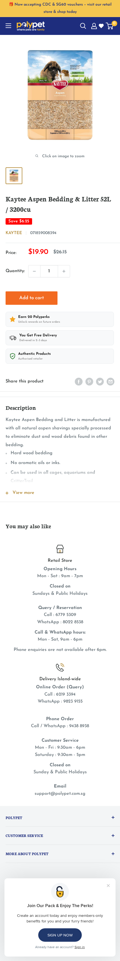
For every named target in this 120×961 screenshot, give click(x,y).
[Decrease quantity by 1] (34, 271)
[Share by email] (110, 381)
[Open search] (83, 26)
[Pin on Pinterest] (89, 381)
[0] (109, 26)
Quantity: (15, 271)
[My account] (94, 26)
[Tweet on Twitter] (100, 381)
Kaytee (14, 233)
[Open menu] (8, 25)
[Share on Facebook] (79, 381)
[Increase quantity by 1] (64, 271)
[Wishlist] (101, 26)
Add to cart (31, 298)
